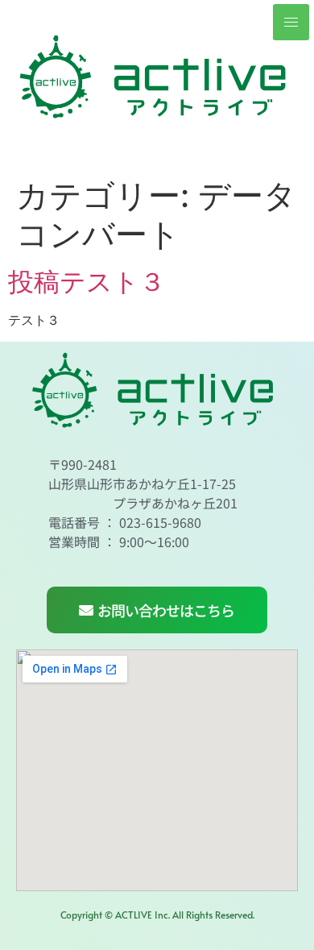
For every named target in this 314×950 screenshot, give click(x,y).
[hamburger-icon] (291, 22)
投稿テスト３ (86, 281)
